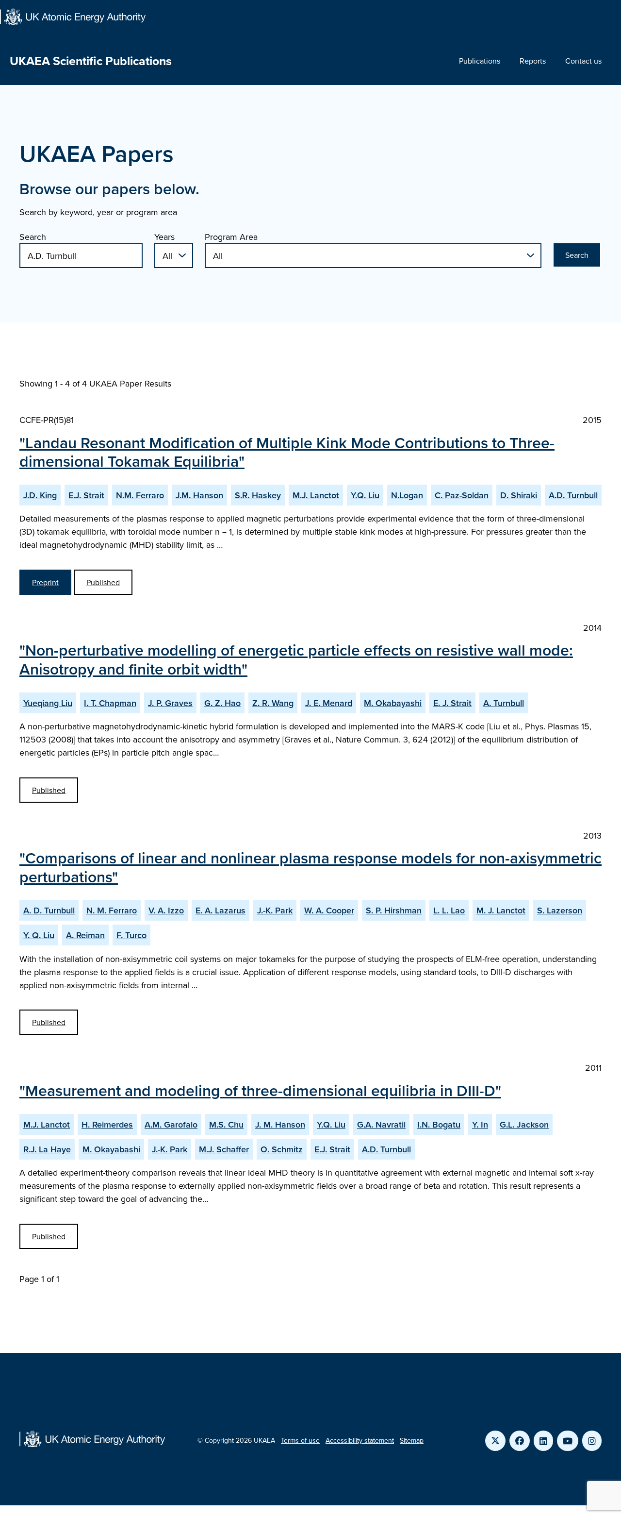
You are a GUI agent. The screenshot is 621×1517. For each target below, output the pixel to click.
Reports (533, 60)
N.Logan (407, 495)
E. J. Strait (452, 703)
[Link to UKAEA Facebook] (519, 1441)
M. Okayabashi (111, 1149)
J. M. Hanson (280, 1124)
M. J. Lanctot (500, 910)
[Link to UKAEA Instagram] (592, 1441)
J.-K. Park (275, 910)
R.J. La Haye (47, 1149)
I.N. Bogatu (438, 1124)
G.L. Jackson (524, 1124)
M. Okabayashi (393, 703)
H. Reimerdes (107, 1124)
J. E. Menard (328, 703)
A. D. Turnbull (49, 910)
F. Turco (131, 935)
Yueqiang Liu (47, 703)
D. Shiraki (518, 495)
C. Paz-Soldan (462, 495)
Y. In (480, 1124)
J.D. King (40, 495)
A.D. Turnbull (573, 495)
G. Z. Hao (222, 703)
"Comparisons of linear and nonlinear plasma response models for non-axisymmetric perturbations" (310, 866)
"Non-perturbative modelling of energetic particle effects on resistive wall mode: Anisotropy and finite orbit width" (296, 659)
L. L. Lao (449, 910)
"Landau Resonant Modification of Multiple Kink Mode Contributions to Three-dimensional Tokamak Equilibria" (287, 451)
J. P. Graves (170, 703)
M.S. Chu (226, 1124)
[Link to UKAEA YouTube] (567, 1441)
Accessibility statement (360, 1440)
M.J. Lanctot (316, 495)
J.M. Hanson (199, 495)
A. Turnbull (503, 703)
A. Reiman (85, 935)
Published (103, 582)
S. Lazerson (559, 910)
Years (164, 237)
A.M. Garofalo (171, 1124)
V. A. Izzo (166, 910)
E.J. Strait (86, 495)
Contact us (583, 60)
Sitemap (412, 1440)
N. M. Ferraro (111, 910)
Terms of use (300, 1440)
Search (32, 237)
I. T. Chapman (110, 703)
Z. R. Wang (273, 703)
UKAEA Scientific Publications (91, 60)
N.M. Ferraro (140, 495)
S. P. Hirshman (394, 910)
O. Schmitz (282, 1149)
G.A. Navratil (381, 1124)
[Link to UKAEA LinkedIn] (543, 1441)
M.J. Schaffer (224, 1149)
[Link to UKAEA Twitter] (495, 1441)
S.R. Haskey (258, 495)
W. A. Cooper (329, 910)
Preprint (45, 582)
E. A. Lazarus (220, 910)
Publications (479, 60)
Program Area (231, 237)
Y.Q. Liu (365, 495)
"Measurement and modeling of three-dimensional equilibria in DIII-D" (260, 1090)
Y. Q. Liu (38, 935)
